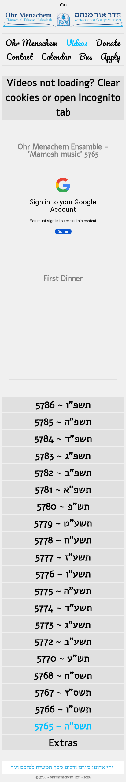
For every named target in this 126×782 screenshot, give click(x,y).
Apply (110, 56)
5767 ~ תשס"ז (63, 692)
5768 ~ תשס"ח (63, 675)
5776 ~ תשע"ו (63, 574)
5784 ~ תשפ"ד (63, 438)
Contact (19, 56)
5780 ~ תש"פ (63, 506)
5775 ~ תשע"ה (63, 591)
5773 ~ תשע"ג (63, 624)
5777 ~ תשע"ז (63, 557)
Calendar (56, 56)
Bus (85, 56)
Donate (108, 43)
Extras (63, 743)
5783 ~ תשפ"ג (63, 455)
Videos (77, 43)
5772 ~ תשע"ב (63, 641)
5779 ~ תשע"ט (63, 523)
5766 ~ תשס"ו (63, 709)
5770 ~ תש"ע (63, 658)
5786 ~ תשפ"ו (63, 405)
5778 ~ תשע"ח (63, 540)
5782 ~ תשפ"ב (63, 472)
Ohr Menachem (32, 43)
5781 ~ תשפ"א (63, 489)
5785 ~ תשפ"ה (63, 421)
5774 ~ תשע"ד (63, 607)
